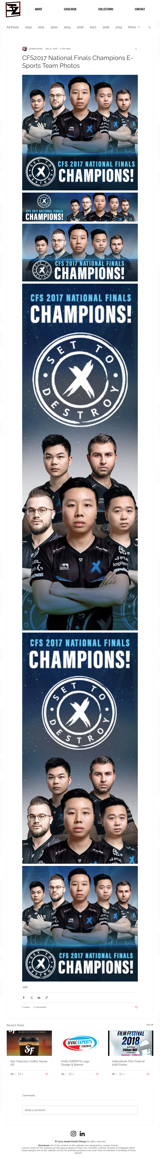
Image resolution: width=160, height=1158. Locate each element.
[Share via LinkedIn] (39, 997)
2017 (93, 27)
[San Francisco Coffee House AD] (29, 1043)
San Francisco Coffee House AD (29, 1063)
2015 (118, 27)
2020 (54, 27)
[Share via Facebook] (23, 997)
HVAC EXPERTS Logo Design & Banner (75, 1063)
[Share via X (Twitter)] (31, 997)
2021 (41, 27)
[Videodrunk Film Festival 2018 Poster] (130, 1043)
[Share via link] (46, 997)
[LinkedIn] (82, 1133)
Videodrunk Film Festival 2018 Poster (128, 1063)
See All (149, 1024)
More (132, 27)
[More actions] (136, 48)
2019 (67, 27)
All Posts (13, 27)
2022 (28, 27)
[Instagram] (73, 1133)
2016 (105, 27)
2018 (80, 27)
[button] (149, 27)
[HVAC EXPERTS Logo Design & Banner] (80, 1043)
